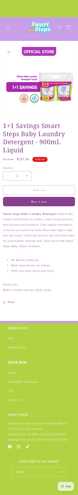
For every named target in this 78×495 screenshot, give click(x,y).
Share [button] (11, 302)
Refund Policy (17, 347)
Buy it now (39, 201)
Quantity (8, 167)
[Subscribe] (61, 472)
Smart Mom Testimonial (23, 381)
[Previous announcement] (7, 8)
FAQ (11, 338)
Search (12, 372)
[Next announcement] (70, 8)
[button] (8, 27)
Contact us (14, 399)
